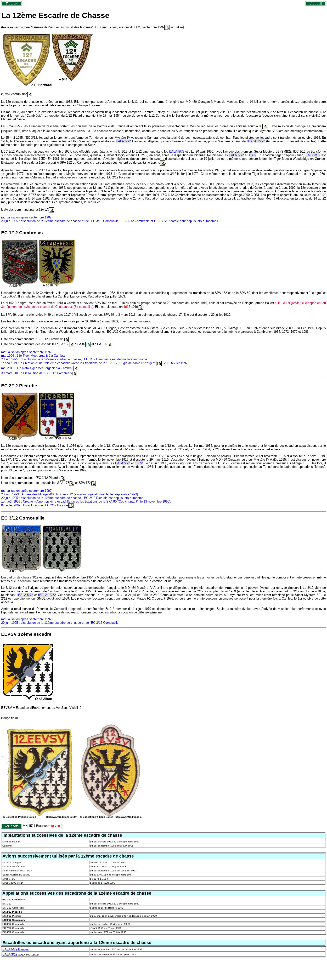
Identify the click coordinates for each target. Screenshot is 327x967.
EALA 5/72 (123, 141)
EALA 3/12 (313, 155)
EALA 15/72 (256, 141)
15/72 (252, 155)
